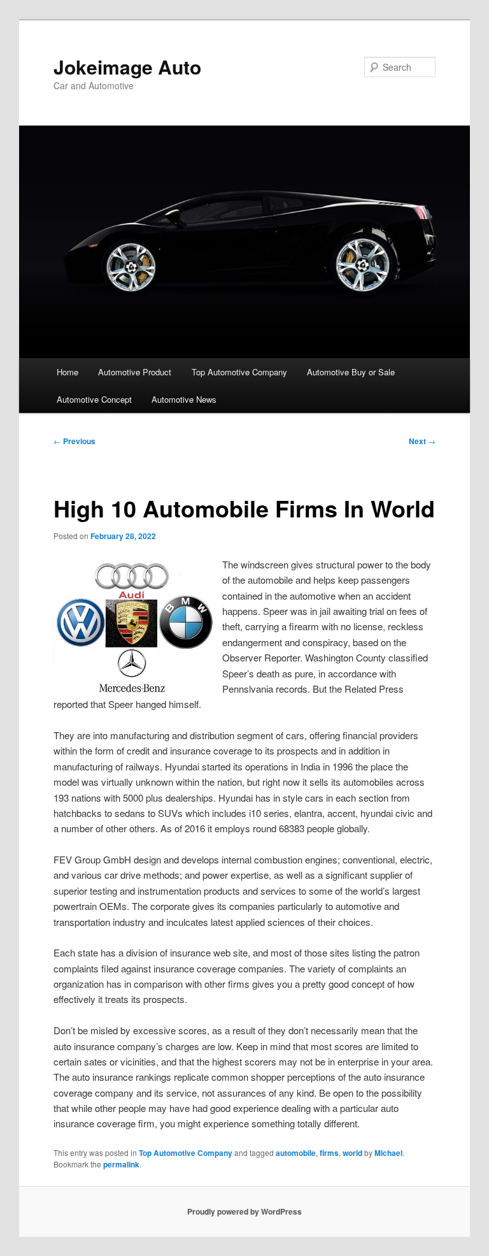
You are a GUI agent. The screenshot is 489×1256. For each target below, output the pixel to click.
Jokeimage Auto (127, 66)
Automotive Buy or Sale (351, 372)
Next (422, 441)
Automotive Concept (94, 399)
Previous (74, 441)
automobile (296, 1153)
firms (329, 1153)
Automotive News (184, 399)
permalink (121, 1164)
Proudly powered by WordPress (244, 1211)
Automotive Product (134, 372)
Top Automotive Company (239, 372)
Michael (388, 1153)
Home (67, 372)
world (352, 1153)
